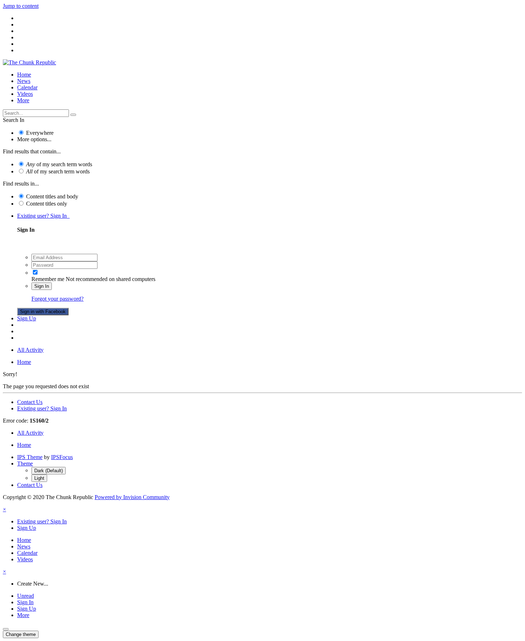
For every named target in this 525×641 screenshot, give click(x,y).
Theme (25, 463)
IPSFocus (62, 457)
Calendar (27, 87)
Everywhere (40, 133)
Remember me (47, 279)
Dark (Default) (48, 470)
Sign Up (26, 318)
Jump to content (21, 6)
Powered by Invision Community (132, 497)
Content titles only (46, 204)
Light (39, 478)
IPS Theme (29, 457)
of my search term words (59, 164)
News (23, 81)
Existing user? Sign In (43, 216)
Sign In (41, 286)
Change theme (21, 634)
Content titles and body (52, 196)
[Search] (73, 115)
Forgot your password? (57, 299)
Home (24, 75)
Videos (25, 94)
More (23, 100)
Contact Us (29, 402)
